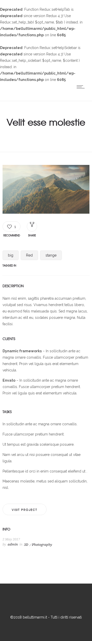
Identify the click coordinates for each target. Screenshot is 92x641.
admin (13, 544)
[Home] (20, 90)
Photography (42, 545)
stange (50, 255)
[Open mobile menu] (82, 87)
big (10, 255)
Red (29, 255)
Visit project (24, 509)
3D (26, 545)
